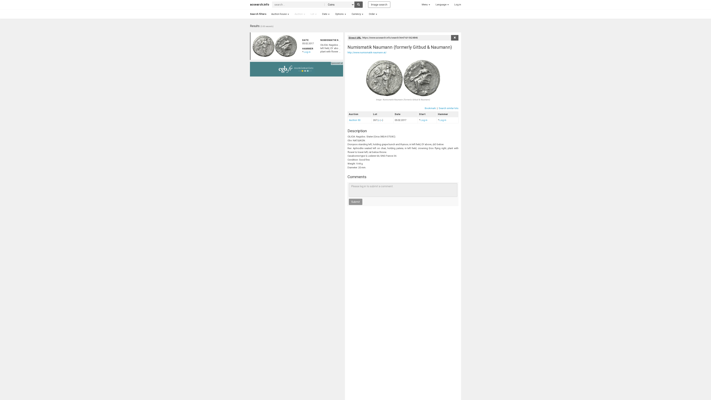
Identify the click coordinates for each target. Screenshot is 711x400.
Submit (355, 201)
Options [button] (339, 14)
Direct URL (355, 37)
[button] (426, 4)
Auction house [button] (279, 14)
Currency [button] (356, 14)
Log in (307, 52)
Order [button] (372, 14)
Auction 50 (354, 120)
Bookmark (430, 108)
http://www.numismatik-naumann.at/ (367, 52)
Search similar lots (448, 108)
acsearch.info (259, 4)
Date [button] (325, 14)
